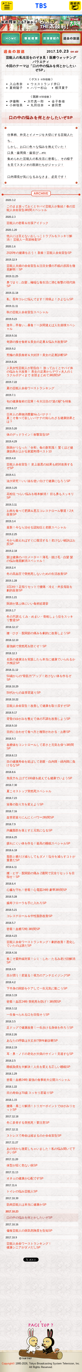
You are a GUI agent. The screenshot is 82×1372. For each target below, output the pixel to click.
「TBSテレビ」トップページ (41, 5)
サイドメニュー (7, 5)
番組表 (75, 5)
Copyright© (8, 1363)
